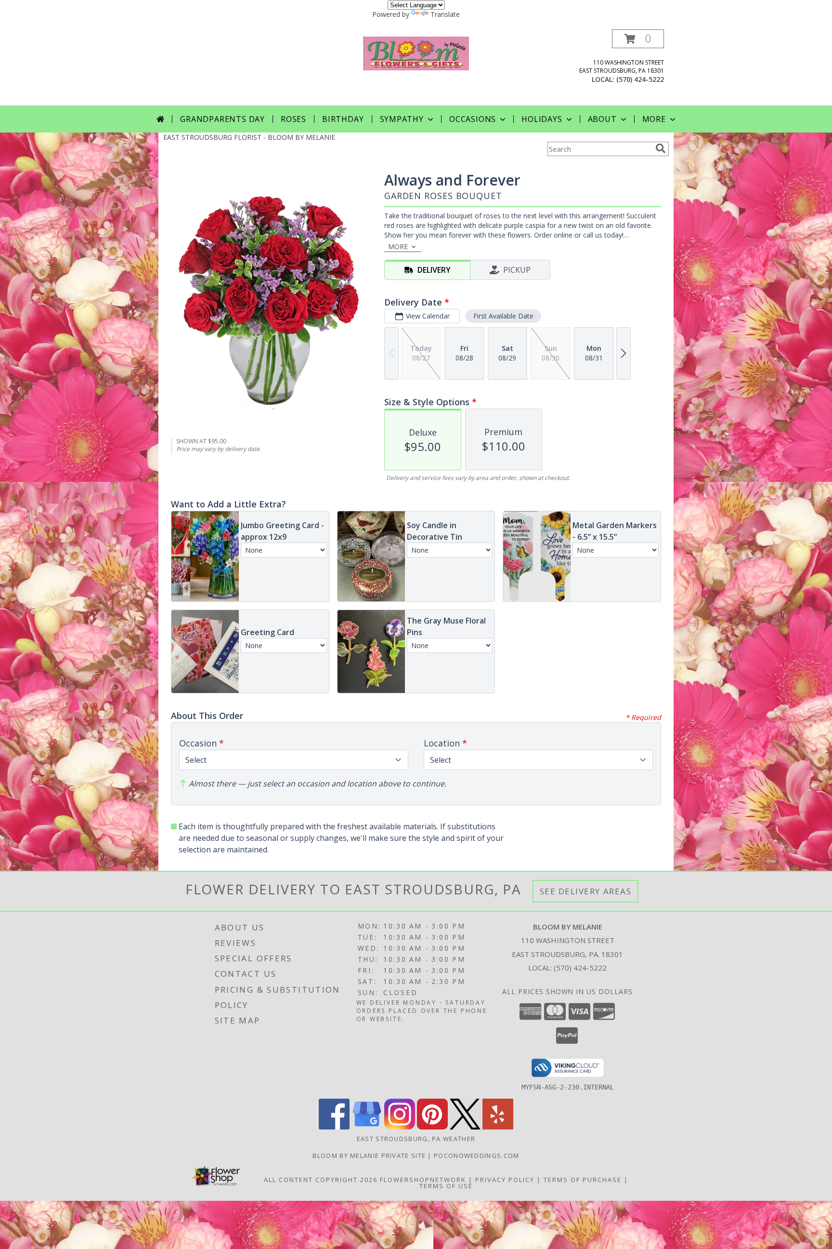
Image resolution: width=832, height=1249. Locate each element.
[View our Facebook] (334, 1126)
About (602, 119)
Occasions (472, 119)
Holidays (541, 119)
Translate (445, 14)
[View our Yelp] (497, 1126)
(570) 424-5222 (640, 79)
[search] (660, 148)
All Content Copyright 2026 (320, 1179)
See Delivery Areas (586, 891)
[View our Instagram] (399, 1126)
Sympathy (402, 119)
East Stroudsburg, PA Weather (416, 1138)
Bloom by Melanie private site (370, 1155)
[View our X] (465, 1126)
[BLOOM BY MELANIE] (416, 52)
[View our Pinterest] (432, 1126)
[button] (638, 38)
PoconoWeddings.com (476, 1155)
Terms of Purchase (583, 1179)
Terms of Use (446, 1186)
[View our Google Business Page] (366, 1126)
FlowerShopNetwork (423, 1179)
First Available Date (503, 315)
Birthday (343, 119)
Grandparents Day (222, 119)
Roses (293, 119)
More (654, 119)
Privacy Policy (504, 1179)
